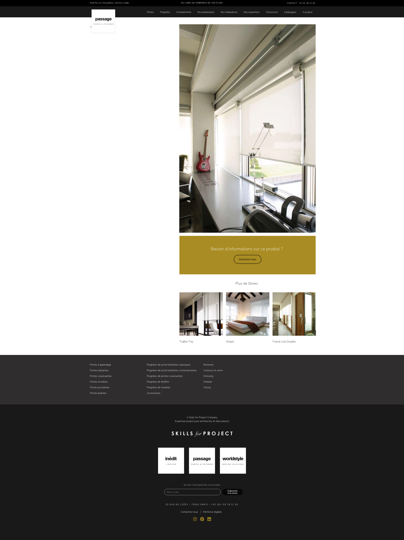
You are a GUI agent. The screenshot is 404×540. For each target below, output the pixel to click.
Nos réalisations (229, 12)
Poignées (165, 12)
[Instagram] (195, 519)
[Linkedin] (209, 519)
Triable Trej (186, 341)
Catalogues (290, 12)
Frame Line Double (284, 341)
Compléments (183, 12)
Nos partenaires (206, 12)
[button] (247, 259)
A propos (307, 12)
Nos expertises (252, 12)
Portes (150, 12)
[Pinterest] (202, 519)
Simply (230, 341)
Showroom (272, 12)
